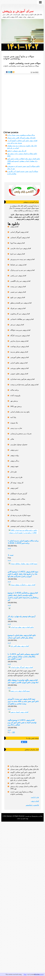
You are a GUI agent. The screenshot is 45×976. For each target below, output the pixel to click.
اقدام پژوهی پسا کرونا (17, 243)
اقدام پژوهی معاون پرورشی (19, 368)
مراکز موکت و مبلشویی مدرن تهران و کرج (21, 135)
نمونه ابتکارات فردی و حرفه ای (20, 515)
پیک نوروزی (14, 423)
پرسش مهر (14, 401)
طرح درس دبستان (16, 477)
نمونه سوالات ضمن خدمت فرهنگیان (22, 521)
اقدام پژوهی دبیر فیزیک (18, 308)
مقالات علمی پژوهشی (17, 499)
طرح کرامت (35, 797)
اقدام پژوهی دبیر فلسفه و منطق (21, 303)
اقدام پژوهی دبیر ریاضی (18, 275)
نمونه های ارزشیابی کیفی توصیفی (21, 526)
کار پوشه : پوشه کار (16, 482)
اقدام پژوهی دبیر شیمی (18, 292)
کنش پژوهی (14, 488)
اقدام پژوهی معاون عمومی (19, 374)
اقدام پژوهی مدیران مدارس (19, 341)
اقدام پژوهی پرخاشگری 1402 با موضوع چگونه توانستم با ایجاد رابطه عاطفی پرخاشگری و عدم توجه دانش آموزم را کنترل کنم (23, 596)
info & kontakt (39, 974)
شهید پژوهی (14, 466)
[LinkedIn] (11, 72)
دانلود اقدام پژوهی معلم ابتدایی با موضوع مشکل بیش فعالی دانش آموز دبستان (22, 636)
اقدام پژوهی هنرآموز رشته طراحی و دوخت (24, 384)
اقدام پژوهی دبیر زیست (18, 286)
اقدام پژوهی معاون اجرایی (19, 363)
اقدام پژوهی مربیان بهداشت (19, 346)
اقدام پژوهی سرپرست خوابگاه (20, 330)
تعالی (12, 439)
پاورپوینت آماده (15, 395)
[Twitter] (9, 72)
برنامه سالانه (14, 390)
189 (13, 732)
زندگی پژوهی (14, 461)
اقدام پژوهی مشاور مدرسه (19, 352)
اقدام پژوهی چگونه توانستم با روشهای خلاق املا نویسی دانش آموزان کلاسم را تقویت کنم (23, 681)
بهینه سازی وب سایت (22, 818)
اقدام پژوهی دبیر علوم (17, 297)
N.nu (25, 974)
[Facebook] (7, 72)
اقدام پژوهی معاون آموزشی (19, 357)
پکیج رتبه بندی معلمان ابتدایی (20, 412)
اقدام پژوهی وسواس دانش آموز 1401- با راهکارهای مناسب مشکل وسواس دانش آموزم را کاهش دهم (23, 656)
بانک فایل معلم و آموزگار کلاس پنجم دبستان (21, 138)
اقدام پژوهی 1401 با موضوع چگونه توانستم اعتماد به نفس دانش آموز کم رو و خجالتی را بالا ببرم (22, 722)
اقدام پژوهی (14, 226)
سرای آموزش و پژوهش (18, 11)
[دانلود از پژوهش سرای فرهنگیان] (22, 47)
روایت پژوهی (14, 455)
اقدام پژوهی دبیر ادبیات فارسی (20, 248)
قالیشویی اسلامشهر (32, 805)
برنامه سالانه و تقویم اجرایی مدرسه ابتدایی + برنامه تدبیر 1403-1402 (23, 541)
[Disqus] (21, 102)
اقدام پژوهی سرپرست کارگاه (20, 335)
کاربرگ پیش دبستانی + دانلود (16, 151)
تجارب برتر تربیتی (16, 428)
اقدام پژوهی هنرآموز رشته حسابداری (22, 379)
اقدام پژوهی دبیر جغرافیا (18, 265)
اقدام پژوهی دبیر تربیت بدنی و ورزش (22, 259)
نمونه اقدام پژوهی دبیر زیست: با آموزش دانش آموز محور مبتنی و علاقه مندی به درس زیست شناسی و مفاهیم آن (23, 701)
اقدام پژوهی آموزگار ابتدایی (19, 232)
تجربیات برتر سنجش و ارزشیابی (21, 433)
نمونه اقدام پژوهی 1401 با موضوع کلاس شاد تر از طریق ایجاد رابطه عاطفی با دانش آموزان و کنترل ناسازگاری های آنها (23, 573)
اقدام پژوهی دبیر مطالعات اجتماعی (22, 319)
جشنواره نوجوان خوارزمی (18, 444)
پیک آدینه (13, 417)
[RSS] (13, 72)
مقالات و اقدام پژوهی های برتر (20, 504)
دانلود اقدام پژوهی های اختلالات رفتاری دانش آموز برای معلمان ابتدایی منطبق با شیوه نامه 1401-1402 (23, 161)
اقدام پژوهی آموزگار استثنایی (20, 237)
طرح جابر (13, 472)
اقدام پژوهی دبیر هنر (17, 325)
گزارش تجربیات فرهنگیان (18, 493)
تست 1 (10, 555)
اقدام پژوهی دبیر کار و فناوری (20, 314)
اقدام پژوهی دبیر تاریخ (17, 254)
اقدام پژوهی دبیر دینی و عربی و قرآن (22, 270)
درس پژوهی (14, 450)
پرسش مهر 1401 (16, 406)
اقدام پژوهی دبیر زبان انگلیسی (20, 281)
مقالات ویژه (14, 510)
